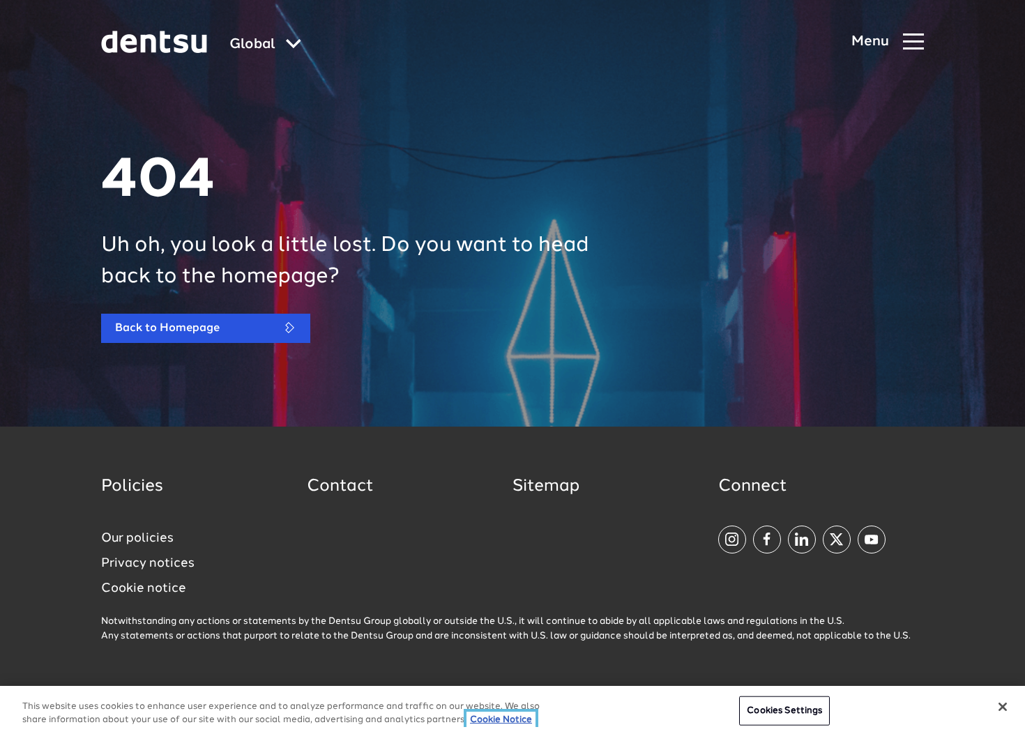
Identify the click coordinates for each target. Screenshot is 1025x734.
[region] (512, 710)
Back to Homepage (167, 328)
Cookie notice (143, 588)
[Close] (1002, 706)
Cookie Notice (501, 719)
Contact (340, 486)
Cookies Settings (784, 710)
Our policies (137, 538)
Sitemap (545, 486)
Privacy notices (148, 563)
